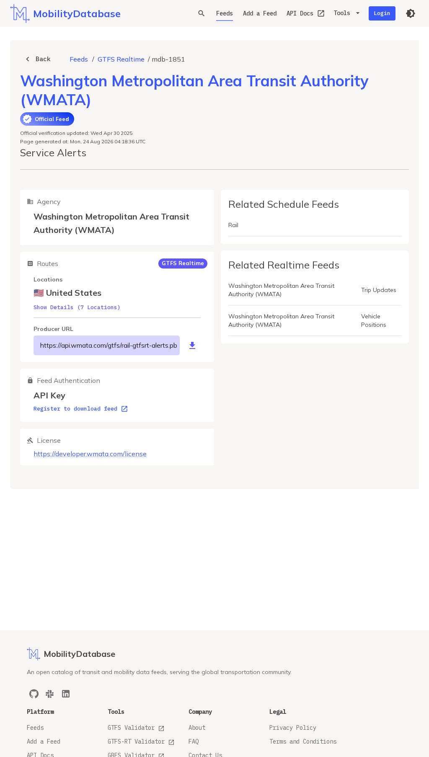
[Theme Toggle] (410, 13)
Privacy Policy (292, 727)
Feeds (224, 13)
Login (382, 13)
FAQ (194, 741)
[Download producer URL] (192, 345)
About (197, 727)
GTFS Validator (131, 727)
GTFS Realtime (121, 59)
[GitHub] (34, 694)
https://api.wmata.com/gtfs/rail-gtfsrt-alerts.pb (108, 345)
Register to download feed (75, 408)
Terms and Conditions (302, 741)
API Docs (300, 13)
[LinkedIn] (66, 694)
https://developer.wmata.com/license (90, 454)
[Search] (201, 13)
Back (43, 59)
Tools (341, 13)
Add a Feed (260, 13)
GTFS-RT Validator (136, 741)
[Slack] (50, 694)
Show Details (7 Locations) (77, 307)
